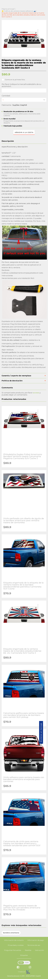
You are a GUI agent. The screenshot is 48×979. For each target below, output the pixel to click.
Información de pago (35, 940)
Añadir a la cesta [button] (24, 132)
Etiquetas (24, 955)
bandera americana (11, 933)
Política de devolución (12, 381)
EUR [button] (26, 962)
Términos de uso (33, 945)
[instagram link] (30, 967)
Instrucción (39, 950)
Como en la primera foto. (15, 80)
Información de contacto (14, 940)
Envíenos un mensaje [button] (41, 732)
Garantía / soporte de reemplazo (16, 376)
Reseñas (28, 950)
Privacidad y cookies (16, 945)
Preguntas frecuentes (12, 950)
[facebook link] (18, 967)
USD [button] (21, 962)
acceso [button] (36, 393)
